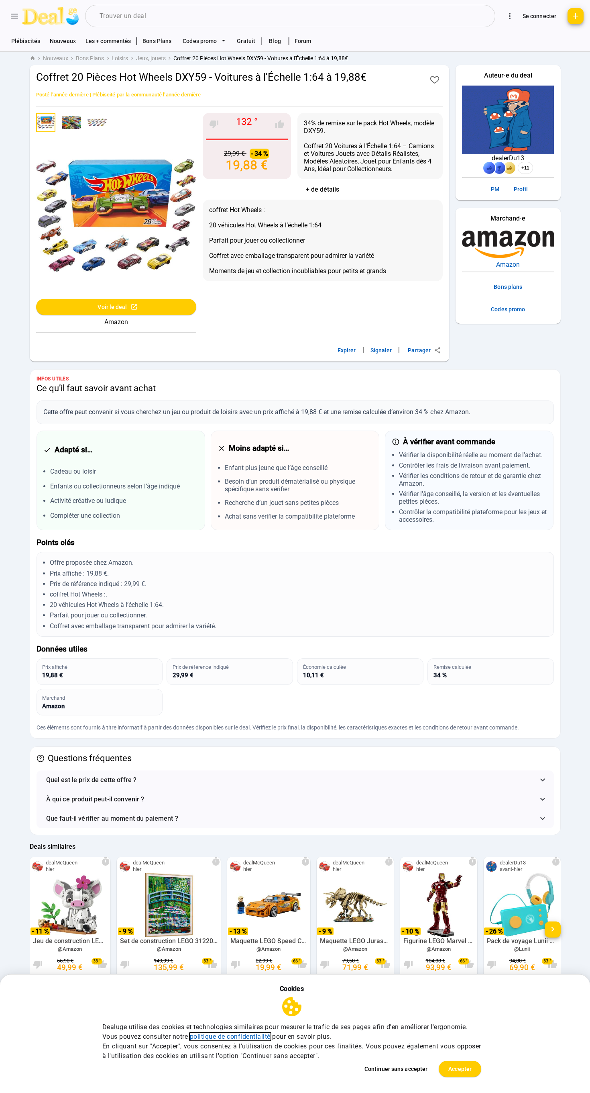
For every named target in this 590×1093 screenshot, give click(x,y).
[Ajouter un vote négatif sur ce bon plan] (214, 124)
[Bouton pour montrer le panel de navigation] (14, 16)
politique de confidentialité (230, 1036)
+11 (525, 168)
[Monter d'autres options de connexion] (510, 16)
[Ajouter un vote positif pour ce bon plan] (280, 124)
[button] (295, 780)
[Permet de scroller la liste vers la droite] (553, 929)
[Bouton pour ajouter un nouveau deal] (576, 16)
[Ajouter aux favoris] (435, 80)
